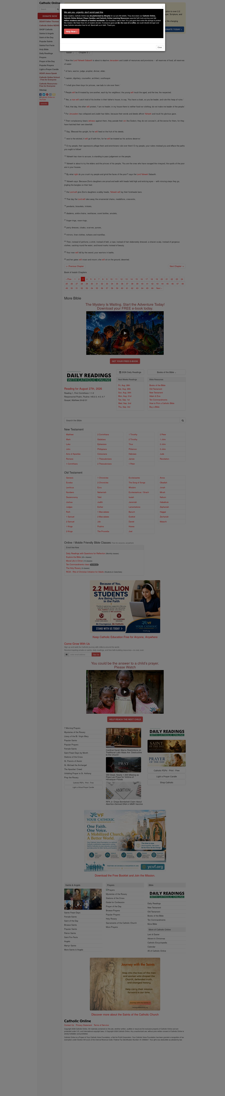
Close (160, 47)
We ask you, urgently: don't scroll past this (83, 12)
